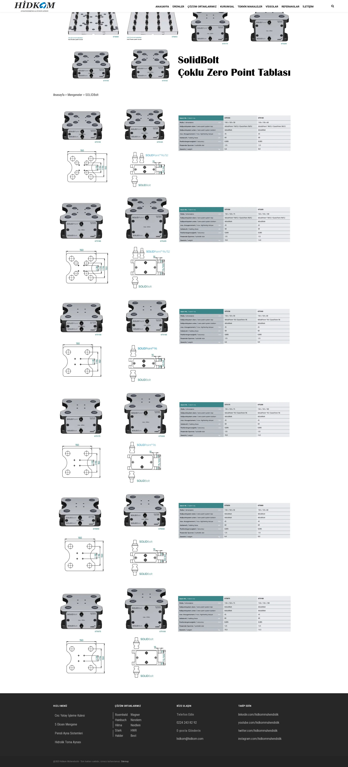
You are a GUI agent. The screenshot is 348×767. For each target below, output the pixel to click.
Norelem (135, 720)
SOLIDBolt (91, 95)
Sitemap (124, 761)
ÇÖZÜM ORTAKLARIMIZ (202, 6)
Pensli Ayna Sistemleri (69, 733)
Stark (118, 730)
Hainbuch (120, 720)
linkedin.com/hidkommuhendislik (258, 714)
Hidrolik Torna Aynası (68, 742)
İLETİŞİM (308, 6)
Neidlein (135, 725)
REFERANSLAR (290, 6)
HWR (133, 730)
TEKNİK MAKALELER (250, 6)
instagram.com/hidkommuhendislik (260, 739)
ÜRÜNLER (178, 6)
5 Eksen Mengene (66, 724)
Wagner (135, 715)
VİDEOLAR (272, 6)
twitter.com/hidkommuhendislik (258, 731)
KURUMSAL (227, 6)
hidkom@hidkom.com (190, 739)
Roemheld (121, 715)
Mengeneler (74, 95)
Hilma (118, 725)
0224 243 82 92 (187, 722)
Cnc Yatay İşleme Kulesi (70, 715)
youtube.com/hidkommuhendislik (258, 722)
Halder (119, 736)
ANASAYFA (162, 6)
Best (133, 736)
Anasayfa (58, 95)
